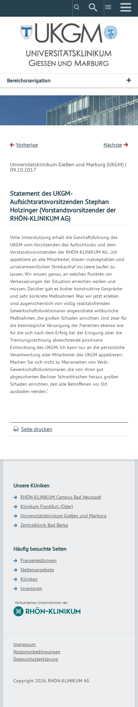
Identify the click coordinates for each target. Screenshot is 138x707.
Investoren (31, 588)
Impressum (24, 644)
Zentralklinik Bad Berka (44, 525)
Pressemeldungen (38, 560)
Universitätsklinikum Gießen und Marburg (63, 516)
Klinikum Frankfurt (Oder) (46, 506)
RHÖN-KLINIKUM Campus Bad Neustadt (60, 497)
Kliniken (29, 579)
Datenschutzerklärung (35, 659)
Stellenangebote (37, 570)
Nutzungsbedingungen (36, 652)
